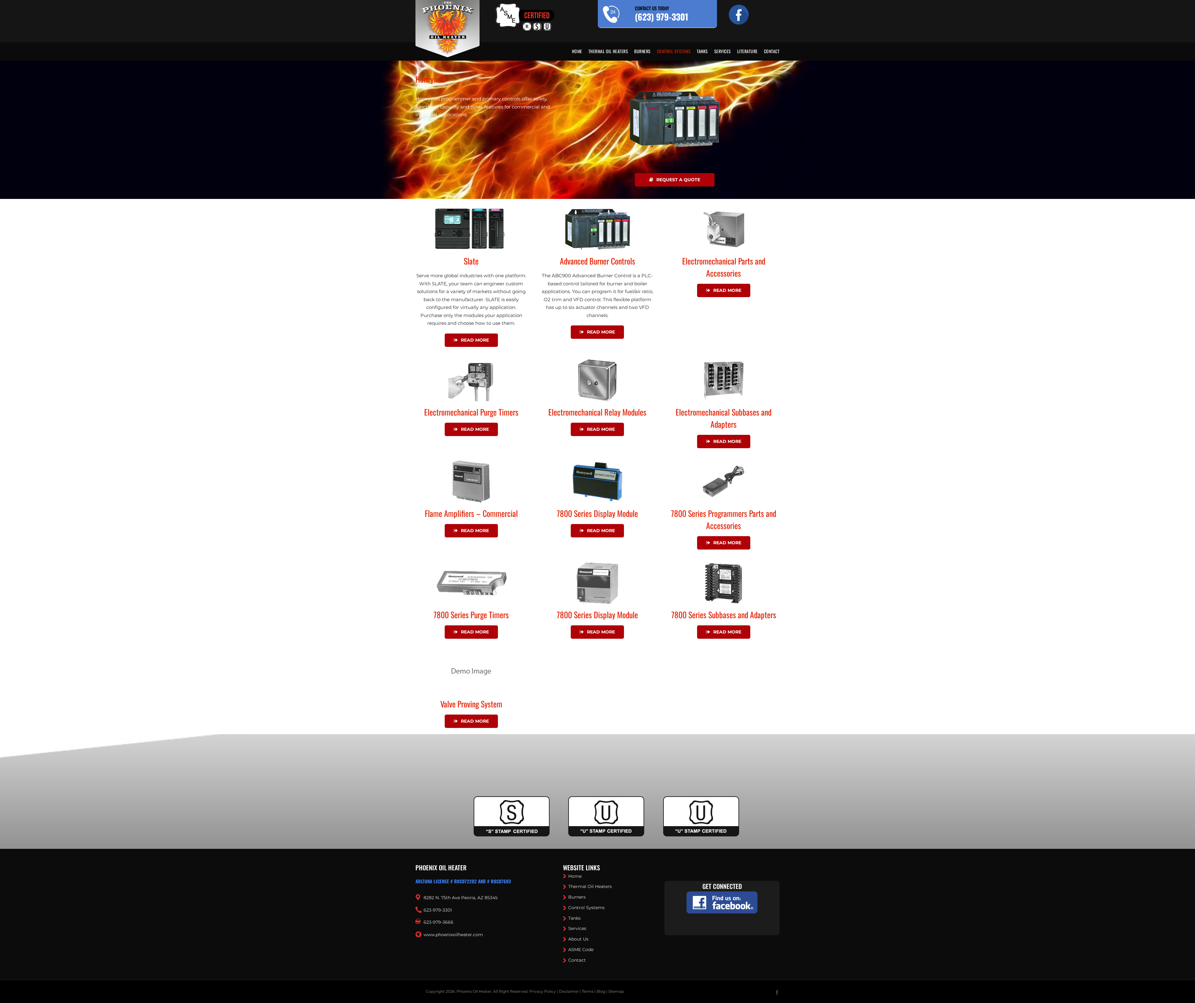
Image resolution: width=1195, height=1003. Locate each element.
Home (575, 876)
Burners (577, 897)
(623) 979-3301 (661, 16)
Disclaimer (569, 991)
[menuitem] (580, 51)
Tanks (574, 918)
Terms (587, 991)
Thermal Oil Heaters (590, 886)
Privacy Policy (542, 991)
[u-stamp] (606, 800)
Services (577, 928)
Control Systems (586, 907)
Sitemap (616, 991)
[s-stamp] (512, 800)
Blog (601, 991)
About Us (578, 939)
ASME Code (580, 949)
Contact (577, 960)
